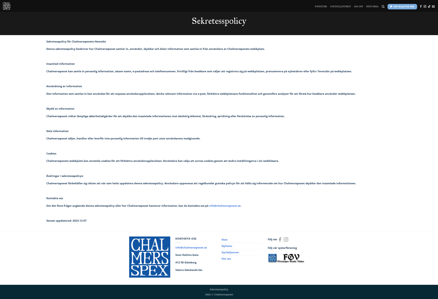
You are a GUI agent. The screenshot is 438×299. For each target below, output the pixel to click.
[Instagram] (286, 239)
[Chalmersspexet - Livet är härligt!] (7, 6)
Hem (225, 239)
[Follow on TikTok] (429, 6)
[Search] (383, 6)
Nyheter (321, 6)
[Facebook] (280, 239)
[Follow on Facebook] (421, 6)
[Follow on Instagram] (425, 6)
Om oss (358, 6)
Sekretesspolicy (219, 289)
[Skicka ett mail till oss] (433, 6)
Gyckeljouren (340, 6)
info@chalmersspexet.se (225, 205)
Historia (372, 6)
